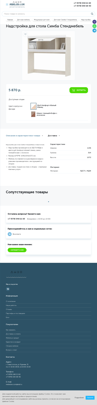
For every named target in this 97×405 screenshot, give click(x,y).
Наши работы (11, 305)
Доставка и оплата (13, 334)
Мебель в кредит (12, 338)
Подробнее (79, 398)
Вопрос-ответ (11, 350)
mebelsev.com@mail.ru (14, 384)
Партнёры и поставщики (15, 313)
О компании (10, 301)
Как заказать (10, 330)
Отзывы (9, 309)
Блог (7, 317)
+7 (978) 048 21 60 (82, 3)
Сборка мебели (12, 346)
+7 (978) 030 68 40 (82, 6)
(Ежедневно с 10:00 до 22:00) (29, 219)
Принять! (90, 397)
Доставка (52, 135)
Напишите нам (17, 250)
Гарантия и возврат (13, 342)
